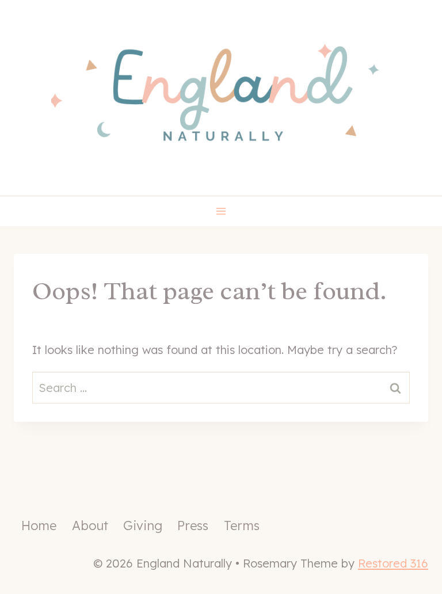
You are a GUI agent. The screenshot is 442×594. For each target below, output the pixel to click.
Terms (242, 525)
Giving (142, 525)
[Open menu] (221, 211)
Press (192, 525)
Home (38, 525)
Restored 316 (393, 563)
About (90, 525)
